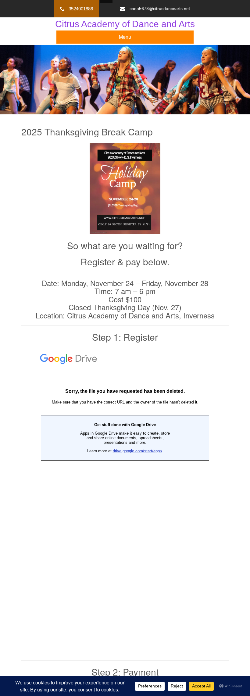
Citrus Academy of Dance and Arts (125, 24)
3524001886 (81, 8)
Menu (125, 36)
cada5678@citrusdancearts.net (160, 8)
